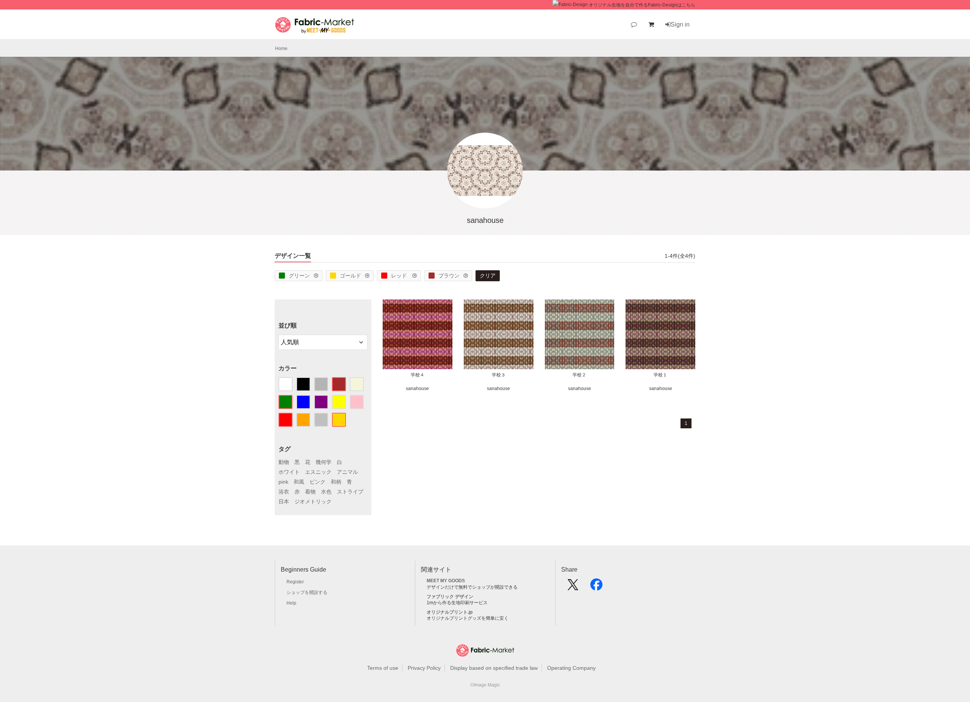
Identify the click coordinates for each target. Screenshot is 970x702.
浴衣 (283, 492)
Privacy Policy (424, 668)
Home (281, 48)
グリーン (299, 276)
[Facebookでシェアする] (596, 587)
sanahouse (417, 388)
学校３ (498, 375)
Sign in (680, 24)
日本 (283, 501)
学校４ (417, 375)
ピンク (317, 482)
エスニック (318, 472)
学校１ (660, 375)
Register (295, 581)
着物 (310, 492)
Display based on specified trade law (494, 668)
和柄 (336, 482)
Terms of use (382, 668)
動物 (283, 462)
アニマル (347, 472)
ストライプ (350, 492)
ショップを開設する (306, 592)
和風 (299, 482)
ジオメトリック (313, 501)
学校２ (579, 375)
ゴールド (350, 276)
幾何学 (324, 462)
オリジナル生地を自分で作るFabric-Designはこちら (642, 5)
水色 (326, 492)
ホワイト (289, 472)
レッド (399, 276)
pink (283, 482)
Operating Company (571, 668)
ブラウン (449, 276)
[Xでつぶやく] (573, 587)
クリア (488, 276)
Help (291, 603)
